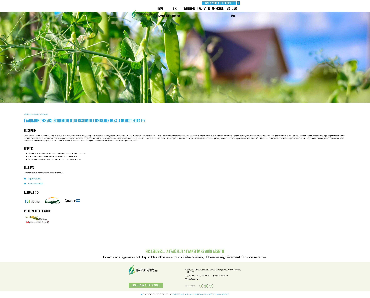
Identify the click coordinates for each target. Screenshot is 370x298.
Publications (203, 8)
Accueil (143, 14)
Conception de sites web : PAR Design (187, 294)
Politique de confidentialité (216, 294)
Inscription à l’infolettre (219, 3)
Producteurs (218, 8)
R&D (228, 8)
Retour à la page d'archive (36, 114)
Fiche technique (35, 183)
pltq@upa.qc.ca (194, 279)
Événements (189, 8)
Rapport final (33, 178)
